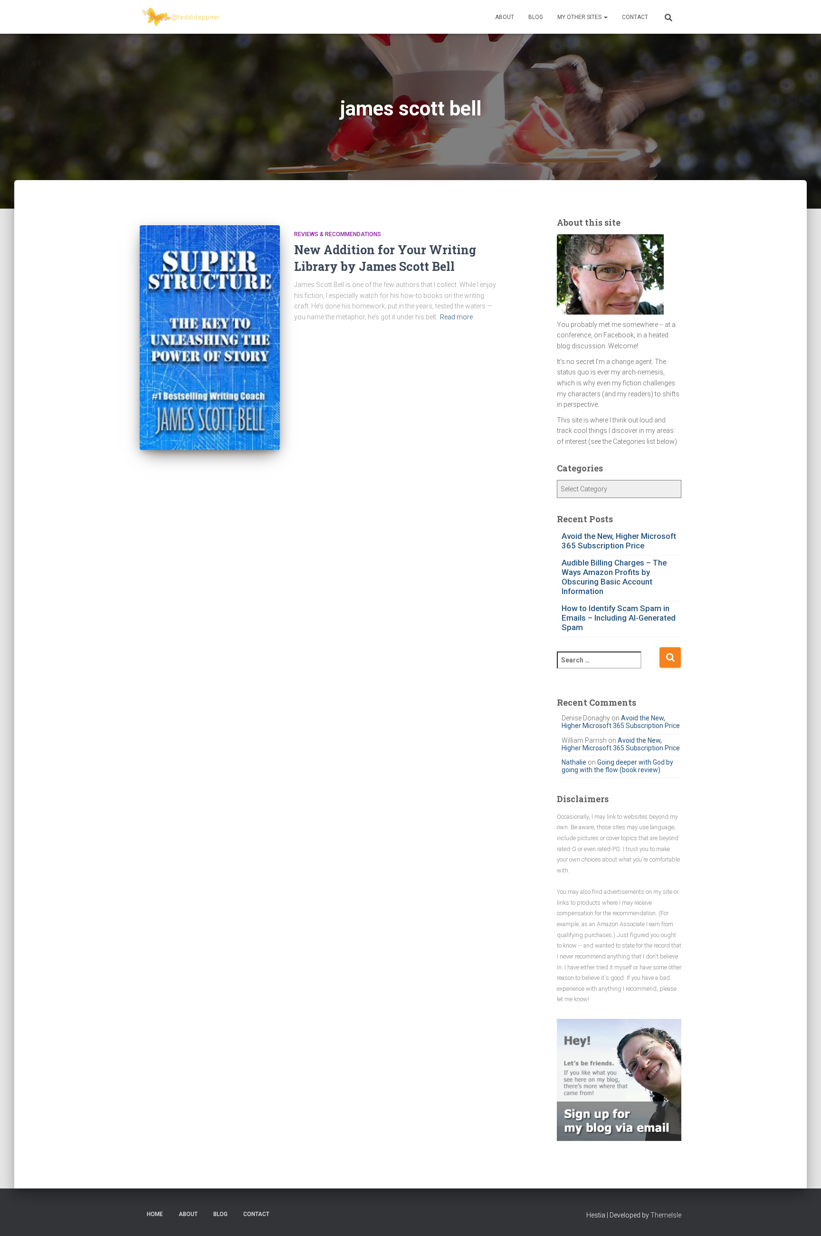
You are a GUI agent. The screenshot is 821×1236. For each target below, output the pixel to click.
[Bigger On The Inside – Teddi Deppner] (181, 17)
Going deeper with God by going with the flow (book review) (617, 766)
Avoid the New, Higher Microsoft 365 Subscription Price (619, 540)
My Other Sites (580, 17)
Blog (535, 17)
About (504, 17)
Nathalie (574, 762)
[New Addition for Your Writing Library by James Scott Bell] (210, 337)
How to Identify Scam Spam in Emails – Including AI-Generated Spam (619, 618)
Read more (456, 317)
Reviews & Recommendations (337, 234)
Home (155, 1214)
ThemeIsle (665, 1215)
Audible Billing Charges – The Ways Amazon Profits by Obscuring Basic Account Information (614, 577)
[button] (605, 17)
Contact (635, 17)
